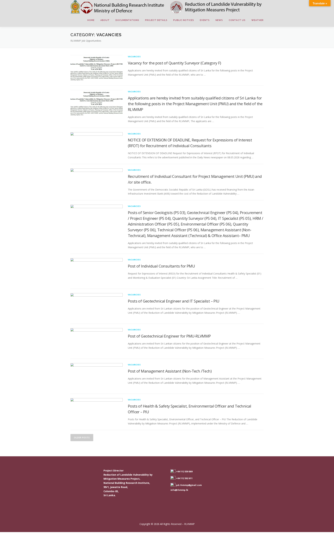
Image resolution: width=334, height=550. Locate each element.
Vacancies (134, 56)
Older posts (82, 437)
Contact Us (237, 20)
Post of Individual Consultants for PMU (161, 266)
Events (205, 20)
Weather (257, 20)
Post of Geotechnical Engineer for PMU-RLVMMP (169, 336)
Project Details (156, 20)
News (219, 20)
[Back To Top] (319, 516)
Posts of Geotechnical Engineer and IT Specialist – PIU (173, 301)
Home (90, 20)
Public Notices (183, 20)
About (105, 20)
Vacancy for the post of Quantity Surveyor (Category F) (174, 62)
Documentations (127, 20)
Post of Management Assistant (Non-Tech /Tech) (170, 371)
